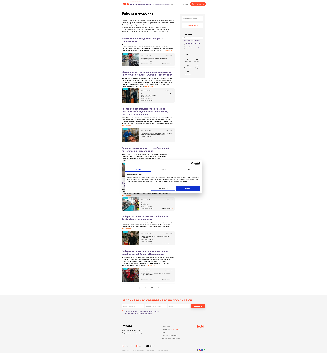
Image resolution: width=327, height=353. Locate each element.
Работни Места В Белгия (192, 40)
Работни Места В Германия (192, 43)
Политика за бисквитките (163, 350)
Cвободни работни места (163, 4)
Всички (187, 38)
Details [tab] (163, 169)
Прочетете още (125, 34)
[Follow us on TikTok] (198, 350)
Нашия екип (166, 326)
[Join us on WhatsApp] (204, 350)
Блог (163, 332)
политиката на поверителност (149, 311)
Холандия (133, 4)
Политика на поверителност (138, 350)
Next (158, 288)
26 (152, 288)
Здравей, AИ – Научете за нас (171, 338)
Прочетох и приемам (141, 311)
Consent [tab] (138, 169)
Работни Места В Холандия (192, 47)
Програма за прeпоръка (169, 335)
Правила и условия (151, 350)
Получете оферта (198, 4)
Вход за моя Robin (128, 346)
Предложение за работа (132, 333)
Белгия (148, 4)
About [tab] (189, 169)
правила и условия (145, 314)
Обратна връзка (171, 329)
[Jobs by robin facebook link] (202, 350)
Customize (162, 188)
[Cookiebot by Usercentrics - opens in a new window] (192, 163)
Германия (141, 4)
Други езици (140, 346)
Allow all (187, 188)
